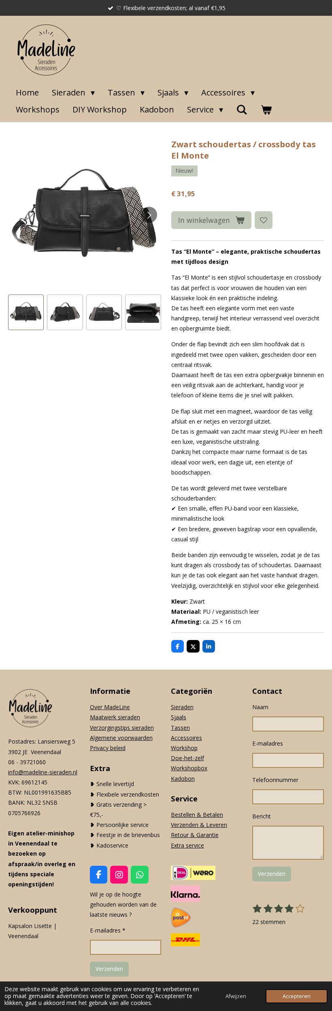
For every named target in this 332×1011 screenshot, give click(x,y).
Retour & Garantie (195, 835)
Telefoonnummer (275, 780)
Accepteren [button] (297, 996)
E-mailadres (267, 743)
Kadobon (183, 778)
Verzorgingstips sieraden (122, 727)
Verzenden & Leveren (199, 825)
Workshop (184, 748)
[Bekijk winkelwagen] (266, 109)
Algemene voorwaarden (121, 738)
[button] (26, 312)
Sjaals (178, 717)
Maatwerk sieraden (115, 717)
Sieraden (182, 707)
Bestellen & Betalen (197, 814)
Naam (260, 707)
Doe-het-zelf (187, 758)
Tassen (180, 727)
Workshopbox (189, 768)
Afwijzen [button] (236, 996)
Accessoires (186, 738)
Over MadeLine (110, 707)
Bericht (261, 816)
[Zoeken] (242, 109)
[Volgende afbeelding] (149, 215)
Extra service (187, 845)
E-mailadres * (108, 930)
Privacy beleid (108, 748)
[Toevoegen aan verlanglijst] (263, 220)
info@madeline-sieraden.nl (42, 772)
